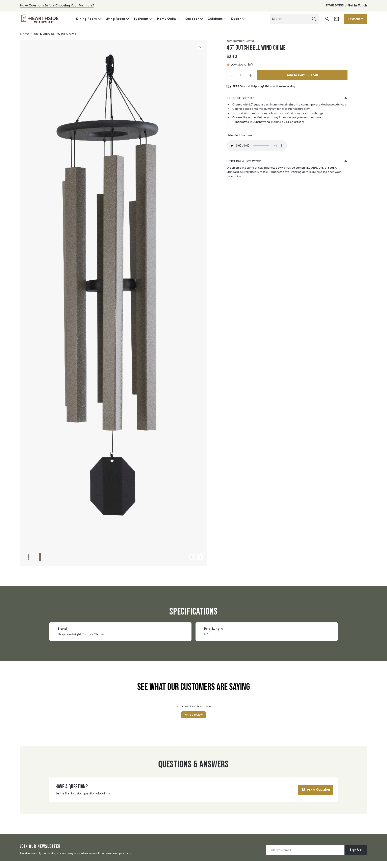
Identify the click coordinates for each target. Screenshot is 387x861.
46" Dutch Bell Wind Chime (55, 34)
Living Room (115, 19)
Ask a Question (318, 790)
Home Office (167, 19)
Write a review (193, 714)
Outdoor (192, 19)
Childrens (215, 19)
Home (24, 34)
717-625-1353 (335, 5)
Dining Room (86, 19)
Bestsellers (355, 19)
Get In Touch (357, 5)
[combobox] (294, 19)
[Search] (314, 19)
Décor (236, 19)
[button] (88, 19)
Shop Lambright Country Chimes (81, 634)
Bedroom (141, 19)
